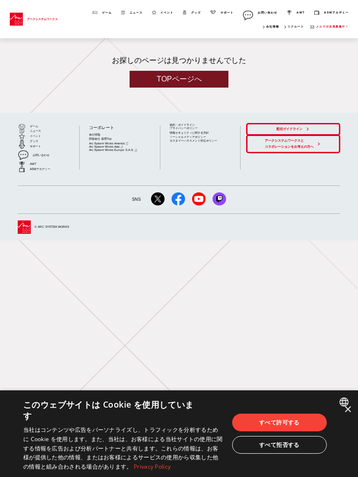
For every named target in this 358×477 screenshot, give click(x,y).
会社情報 (272, 26)
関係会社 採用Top (100, 138)
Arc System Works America (107, 143)
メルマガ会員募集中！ (332, 26)
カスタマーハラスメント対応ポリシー (193, 140)
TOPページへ (179, 79)
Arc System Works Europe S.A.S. (111, 149)
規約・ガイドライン (182, 124)
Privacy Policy (152, 466)
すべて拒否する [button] (279, 445)
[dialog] (179, 433)
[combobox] (345, 402)
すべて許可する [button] (279, 422)
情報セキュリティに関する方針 (189, 132)
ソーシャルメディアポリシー (188, 136)
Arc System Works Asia (104, 146)
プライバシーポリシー (184, 127)
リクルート (296, 26)
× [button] (347, 409)
